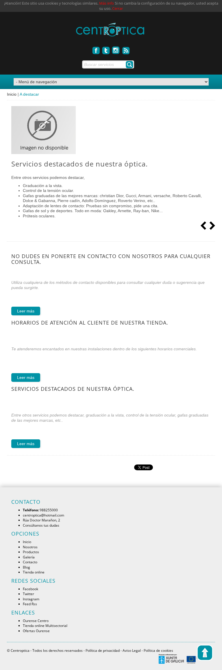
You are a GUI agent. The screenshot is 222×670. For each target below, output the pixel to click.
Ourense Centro (36, 620)
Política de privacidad (103, 650)
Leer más (25, 311)
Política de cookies (158, 650)
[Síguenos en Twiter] (106, 49)
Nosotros (30, 547)
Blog (26, 567)
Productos (31, 551)
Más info (106, 3)
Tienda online (34, 572)
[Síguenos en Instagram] (116, 49)
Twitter (28, 593)
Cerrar (117, 8)
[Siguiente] (212, 225)
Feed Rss (30, 603)
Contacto (30, 562)
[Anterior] (203, 225)
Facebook (30, 588)
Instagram (31, 599)
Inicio (11, 94)
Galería (29, 557)
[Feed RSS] (126, 49)
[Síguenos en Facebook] (96, 49)
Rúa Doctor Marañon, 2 (41, 520)
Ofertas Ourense (36, 630)
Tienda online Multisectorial (45, 625)
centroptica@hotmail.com (43, 515)
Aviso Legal (132, 650)
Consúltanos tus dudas (41, 525)
